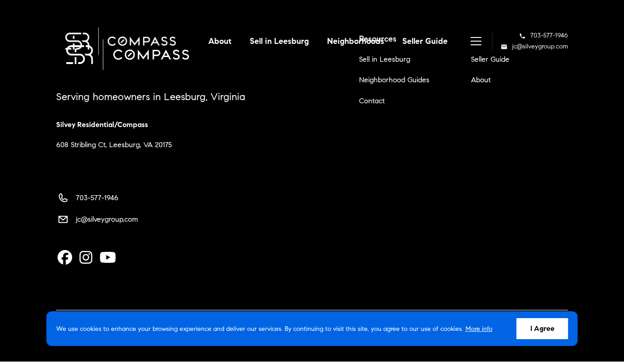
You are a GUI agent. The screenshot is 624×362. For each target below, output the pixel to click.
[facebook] (65, 258)
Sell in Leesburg (279, 41)
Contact (372, 100)
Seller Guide (425, 41)
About (220, 41)
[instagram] (85, 258)
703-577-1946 (549, 35)
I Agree (542, 328)
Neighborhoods (355, 41)
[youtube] (108, 258)
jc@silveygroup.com (540, 46)
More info (478, 329)
